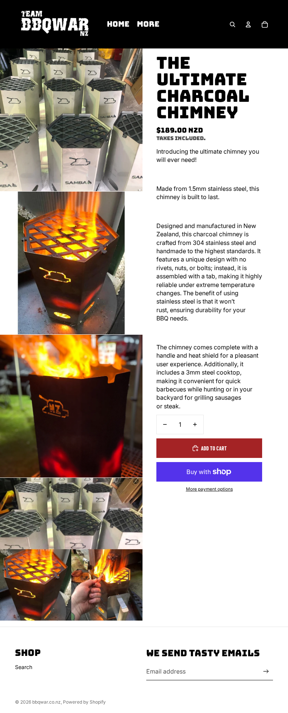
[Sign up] (266, 671)
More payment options (209, 489)
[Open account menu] (248, 24)
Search (23, 667)
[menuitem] (148, 24)
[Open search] (232, 24)
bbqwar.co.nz (46, 702)
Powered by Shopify (84, 702)
